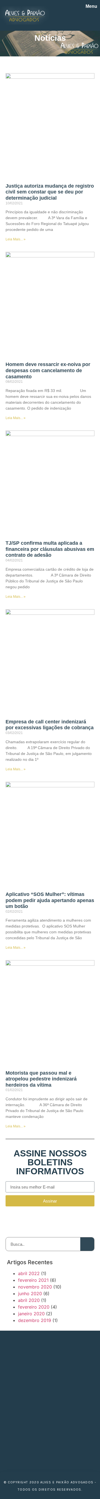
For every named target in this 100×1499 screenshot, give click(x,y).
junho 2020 (30, 1293)
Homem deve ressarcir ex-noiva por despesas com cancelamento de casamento (48, 370)
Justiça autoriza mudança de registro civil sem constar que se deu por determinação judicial (50, 192)
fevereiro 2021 (33, 1280)
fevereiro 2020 (33, 1307)
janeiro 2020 (31, 1313)
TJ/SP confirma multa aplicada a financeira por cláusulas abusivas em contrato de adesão (50, 549)
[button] (93, 18)
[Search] (87, 1244)
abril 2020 (29, 1300)
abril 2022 (29, 1273)
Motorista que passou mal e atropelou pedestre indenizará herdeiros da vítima (41, 1079)
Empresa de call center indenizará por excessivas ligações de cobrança (50, 725)
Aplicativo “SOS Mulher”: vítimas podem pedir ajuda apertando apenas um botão (50, 900)
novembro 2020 (35, 1287)
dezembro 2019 (34, 1320)
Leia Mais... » (16, 239)
